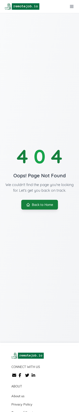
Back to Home (42, 205)
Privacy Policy (21, 404)
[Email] (14, 375)
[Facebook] (21, 375)
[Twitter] (27, 375)
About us (18, 396)
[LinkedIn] (34, 375)
